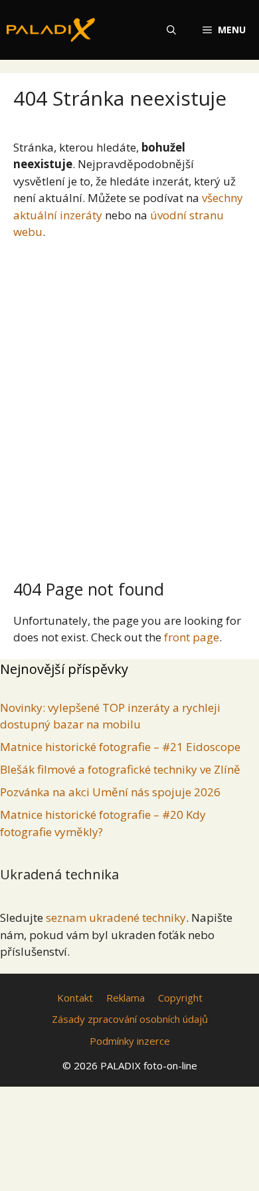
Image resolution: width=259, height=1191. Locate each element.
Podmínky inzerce (130, 1040)
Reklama (125, 997)
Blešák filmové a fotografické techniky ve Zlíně (120, 769)
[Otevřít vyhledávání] (171, 30)
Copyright (180, 997)
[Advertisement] (129, 404)
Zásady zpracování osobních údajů (130, 1019)
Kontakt (75, 997)
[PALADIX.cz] (51, 30)
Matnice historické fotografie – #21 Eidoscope (120, 746)
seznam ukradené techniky (116, 917)
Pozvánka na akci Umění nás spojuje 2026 (110, 792)
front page (191, 637)
